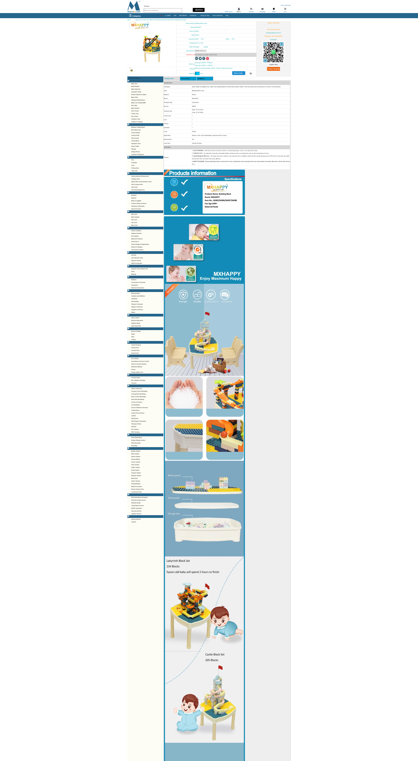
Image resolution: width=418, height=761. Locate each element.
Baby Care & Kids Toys (136, 81)
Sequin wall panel (136, 388)
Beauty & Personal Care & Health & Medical (142, 211)
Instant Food (135, 353)
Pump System (135, 470)
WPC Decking (135, 432)
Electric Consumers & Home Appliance (141, 173)
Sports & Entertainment (136, 315)
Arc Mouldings (135, 405)
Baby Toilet (134, 97)
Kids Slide (134, 105)
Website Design (136, 503)
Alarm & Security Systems (138, 364)
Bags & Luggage (136, 201)
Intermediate (135, 301)
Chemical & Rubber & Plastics (138, 290)
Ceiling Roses (135, 410)
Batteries (134, 279)
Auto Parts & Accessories (137, 448)
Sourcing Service (136, 511)
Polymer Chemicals (137, 304)
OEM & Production (136, 263)
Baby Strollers (135, 108)
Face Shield (134, 358)
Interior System (135, 481)
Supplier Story (273, 64)
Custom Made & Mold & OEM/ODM (140, 252)
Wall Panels (134, 418)
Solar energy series (137, 184)
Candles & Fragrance (137, 154)
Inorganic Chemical (137, 309)
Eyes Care (134, 225)
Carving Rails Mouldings (138, 394)
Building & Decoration (136, 386)
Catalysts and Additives (138, 296)
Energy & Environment (136, 435)
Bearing (133, 274)
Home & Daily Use (135, 124)
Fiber (132, 337)
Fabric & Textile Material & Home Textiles (142, 328)
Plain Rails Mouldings (137, 399)
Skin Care (134, 214)
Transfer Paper (135, 377)
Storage (133, 149)
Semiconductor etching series (140, 176)
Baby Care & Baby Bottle (138, 103)
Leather (133, 339)
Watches (133, 198)
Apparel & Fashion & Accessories (139, 192)
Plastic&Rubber (136, 484)
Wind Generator (136, 443)
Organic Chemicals (137, 307)
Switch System (135, 467)
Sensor (133, 369)
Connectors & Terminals (138, 282)
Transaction (185, 78)
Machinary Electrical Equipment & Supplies (142, 277)
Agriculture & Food (135, 342)
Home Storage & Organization (140, 244)
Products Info (169, 78)
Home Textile (135, 146)
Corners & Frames (136, 402)
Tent (132, 160)
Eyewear (134, 195)
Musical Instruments (137, 320)
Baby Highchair (135, 89)
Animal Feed (135, 347)
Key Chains (134, 116)
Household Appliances (138, 190)
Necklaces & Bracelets (138, 206)
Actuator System (136, 473)
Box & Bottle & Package (138, 380)
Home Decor (135, 241)
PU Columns (135, 429)
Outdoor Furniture (136, 233)
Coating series (135, 179)
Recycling (134, 445)
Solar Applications (136, 437)
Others (133, 312)
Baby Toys (134, 83)
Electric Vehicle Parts (137, 489)
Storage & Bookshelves (138, 100)
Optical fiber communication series (141, 181)
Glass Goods (135, 138)
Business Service (135, 494)
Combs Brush (135, 141)
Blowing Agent (135, 293)
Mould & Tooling (136, 260)
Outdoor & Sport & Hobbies (138, 157)
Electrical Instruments (137, 288)
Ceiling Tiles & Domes (137, 413)
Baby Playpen (135, 86)
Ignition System (135, 451)
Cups (132, 165)
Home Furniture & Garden (137, 228)
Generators (134, 285)
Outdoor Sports (135, 323)
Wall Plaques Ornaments (138, 421)
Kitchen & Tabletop (136, 247)
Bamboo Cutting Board (138, 127)
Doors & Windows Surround (139, 407)
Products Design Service (138, 500)
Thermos (134, 383)
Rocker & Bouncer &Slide (138, 94)
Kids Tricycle (135, 111)
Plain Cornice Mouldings (138, 396)
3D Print (133, 255)
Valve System (135, 465)
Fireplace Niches (136, 424)
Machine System (136, 475)
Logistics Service (136, 514)
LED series (134, 187)
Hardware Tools (136, 143)
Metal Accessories (136, 486)
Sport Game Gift (136, 326)
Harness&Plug (135, 459)
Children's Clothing (137, 122)
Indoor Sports (135, 318)
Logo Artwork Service (137, 505)
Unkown (133, 522)
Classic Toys (135, 113)
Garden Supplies (136, 230)
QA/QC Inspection (136, 508)
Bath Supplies (135, 217)
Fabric (133, 334)
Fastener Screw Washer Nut (139, 269)
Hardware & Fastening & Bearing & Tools (142, 266)
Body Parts (134, 478)
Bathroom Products (137, 239)
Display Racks (135, 152)
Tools (132, 271)
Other (131, 516)
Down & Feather (136, 331)
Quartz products (136, 519)
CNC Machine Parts (137, 258)
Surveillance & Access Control (140, 361)
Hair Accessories (136, 209)
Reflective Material (136, 367)
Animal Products (136, 345)
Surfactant (134, 299)
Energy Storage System (138, 440)
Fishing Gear (135, 168)
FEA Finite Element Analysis (139, 497)
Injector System (135, 456)
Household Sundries (137, 250)
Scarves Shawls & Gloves (138, 203)
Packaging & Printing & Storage (139, 375)
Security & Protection (136, 356)
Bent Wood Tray (136, 130)
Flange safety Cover (137, 372)
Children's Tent (135, 119)
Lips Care (134, 222)
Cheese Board (135, 132)
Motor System (135, 454)
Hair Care (134, 220)
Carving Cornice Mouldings (139, 391)
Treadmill (134, 162)
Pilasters (133, 426)
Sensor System (135, 462)
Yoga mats (134, 171)
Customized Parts (136, 492)
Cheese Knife (135, 135)
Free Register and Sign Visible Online (206, 55)
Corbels (133, 416)
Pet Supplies (135, 236)
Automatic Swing (136, 92)
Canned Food (135, 350)
